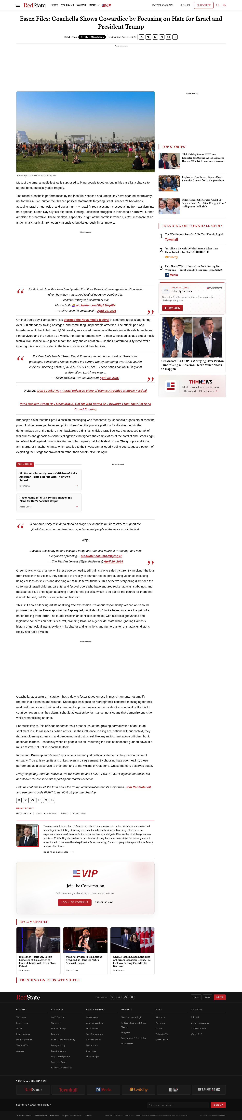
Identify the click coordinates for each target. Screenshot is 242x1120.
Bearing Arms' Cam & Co (133, 1038)
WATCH (81, 5)
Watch (19, 1028)
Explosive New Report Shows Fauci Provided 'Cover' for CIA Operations (203, 178)
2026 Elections (58, 1017)
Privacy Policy (40, 1115)
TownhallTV (22, 1045)
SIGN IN (185, 5)
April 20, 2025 (106, 310)
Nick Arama (24, 970)
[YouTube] (132, 997)
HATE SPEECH (23, 813)
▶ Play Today (172, 307)
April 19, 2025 (109, 377)
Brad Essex (70, 37)
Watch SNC (196, 1034)
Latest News (22, 1023)
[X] (112, 997)
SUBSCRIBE (204, 5)
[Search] (217, 5)
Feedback (54, 1115)
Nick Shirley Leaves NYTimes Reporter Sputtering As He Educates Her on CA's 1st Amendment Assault (203, 158)
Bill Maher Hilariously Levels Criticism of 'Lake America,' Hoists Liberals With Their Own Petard (37, 961)
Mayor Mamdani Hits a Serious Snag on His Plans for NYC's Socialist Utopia (84, 960)
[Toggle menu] (17, 5)
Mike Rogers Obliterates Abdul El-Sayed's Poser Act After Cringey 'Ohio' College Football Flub (204, 203)
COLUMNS (67, 5)
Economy (55, 1034)
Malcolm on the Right (131, 1017)
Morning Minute (24, 1039)
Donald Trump (58, 1028)
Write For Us (162, 1039)
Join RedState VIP (138, 787)
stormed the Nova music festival (86, 319)
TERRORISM (79, 813)
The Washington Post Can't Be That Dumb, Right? (194, 234)
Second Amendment (61, 1067)
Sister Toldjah (92, 1056)
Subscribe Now (104, 902)
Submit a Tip (162, 1034)
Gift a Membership (200, 1023)
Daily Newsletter (199, 1028)
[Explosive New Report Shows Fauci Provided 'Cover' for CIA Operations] (169, 183)
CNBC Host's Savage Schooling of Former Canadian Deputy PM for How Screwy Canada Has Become (132, 961)
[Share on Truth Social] (148, 37)
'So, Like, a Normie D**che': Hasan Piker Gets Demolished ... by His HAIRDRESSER (191, 250)
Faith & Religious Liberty (63, 1039)
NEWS (54, 5)
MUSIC (64, 813)
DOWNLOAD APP (163, 5)
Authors (20, 1051)
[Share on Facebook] (155, 37)
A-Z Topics (57, 1010)
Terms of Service (23, 1115)
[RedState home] (28, 997)
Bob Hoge (91, 1051)
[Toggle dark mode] (225, 5)
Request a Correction (71, 1115)
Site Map (88, 1115)
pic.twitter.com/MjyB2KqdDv (96, 305)
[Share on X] (141, 37)
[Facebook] (125, 997)
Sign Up (218, 1105)
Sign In (196, 997)
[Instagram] (119, 997)
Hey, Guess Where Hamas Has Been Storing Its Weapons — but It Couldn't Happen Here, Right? (193, 268)
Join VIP (219, 997)
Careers (159, 1028)
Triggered (126, 1032)
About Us (160, 1017)
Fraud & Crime (58, 1051)
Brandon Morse (93, 1039)
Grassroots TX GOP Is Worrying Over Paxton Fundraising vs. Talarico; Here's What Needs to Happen (192, 365)
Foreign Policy (58, 1045)
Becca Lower (72, 970)
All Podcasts (127, 1043)
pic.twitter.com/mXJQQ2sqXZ (101, 556)
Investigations (23, 1034)
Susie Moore (92, 1028)
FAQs (207, 997)
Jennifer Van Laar (95, 1023)
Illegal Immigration (60, 1056)
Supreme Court (58, 1062)
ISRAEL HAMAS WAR (46, 813)
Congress (56, 1023)
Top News (21, 1017)
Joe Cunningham (94, 1034)
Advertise (160, 1023)
